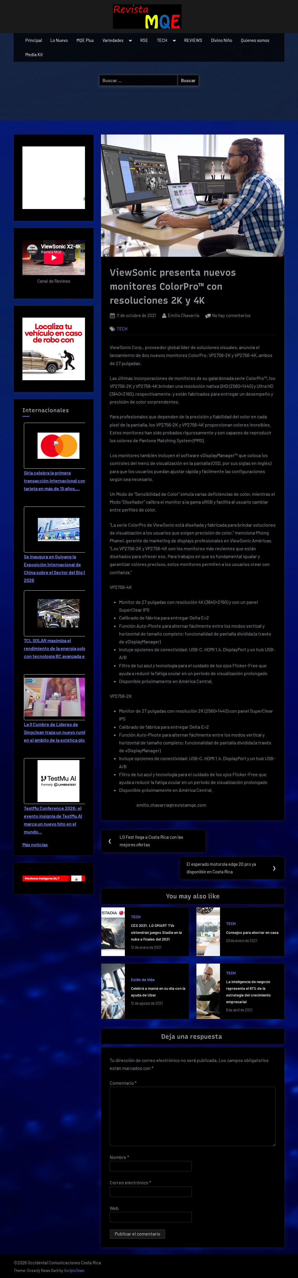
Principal (33, 40)
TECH (162, 40)
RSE (144, 40)
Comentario (123, 1083)
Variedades (112, 40)
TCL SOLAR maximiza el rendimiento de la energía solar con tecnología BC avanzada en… (57, 648)
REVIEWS (193, 40)
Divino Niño (221, 40)
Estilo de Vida (143, 979)
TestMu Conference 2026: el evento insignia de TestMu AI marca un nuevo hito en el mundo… (53, 820)
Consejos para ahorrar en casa (252, 932)
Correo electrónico (130, 1182)
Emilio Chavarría (183, 315)
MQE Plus (85, 40)
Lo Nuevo (59, 40)
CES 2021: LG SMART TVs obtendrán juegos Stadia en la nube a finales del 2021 (156, 932)
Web (114, 1208)
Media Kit (34, 54)
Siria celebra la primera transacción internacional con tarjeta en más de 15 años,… (55, 480)
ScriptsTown (74, 1270)
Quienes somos (255, 40)
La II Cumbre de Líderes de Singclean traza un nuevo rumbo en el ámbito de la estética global (57, 732)
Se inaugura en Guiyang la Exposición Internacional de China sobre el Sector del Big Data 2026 (58, 568)
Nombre (119, 1157)
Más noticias (35, 844)
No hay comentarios (231, 316)
